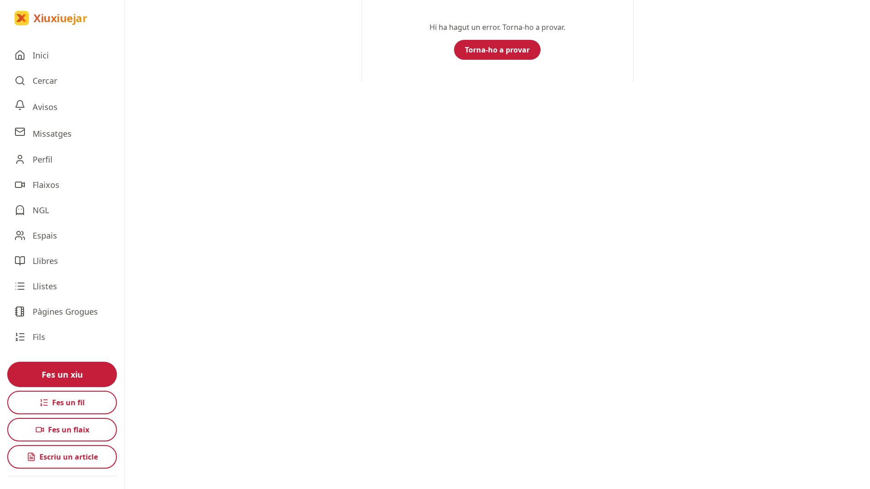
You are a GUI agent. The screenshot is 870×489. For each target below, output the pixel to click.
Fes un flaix (68, 430)
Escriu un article (68, 457)
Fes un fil (68, 403)
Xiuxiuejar (60, 17)
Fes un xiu (62, 374)
